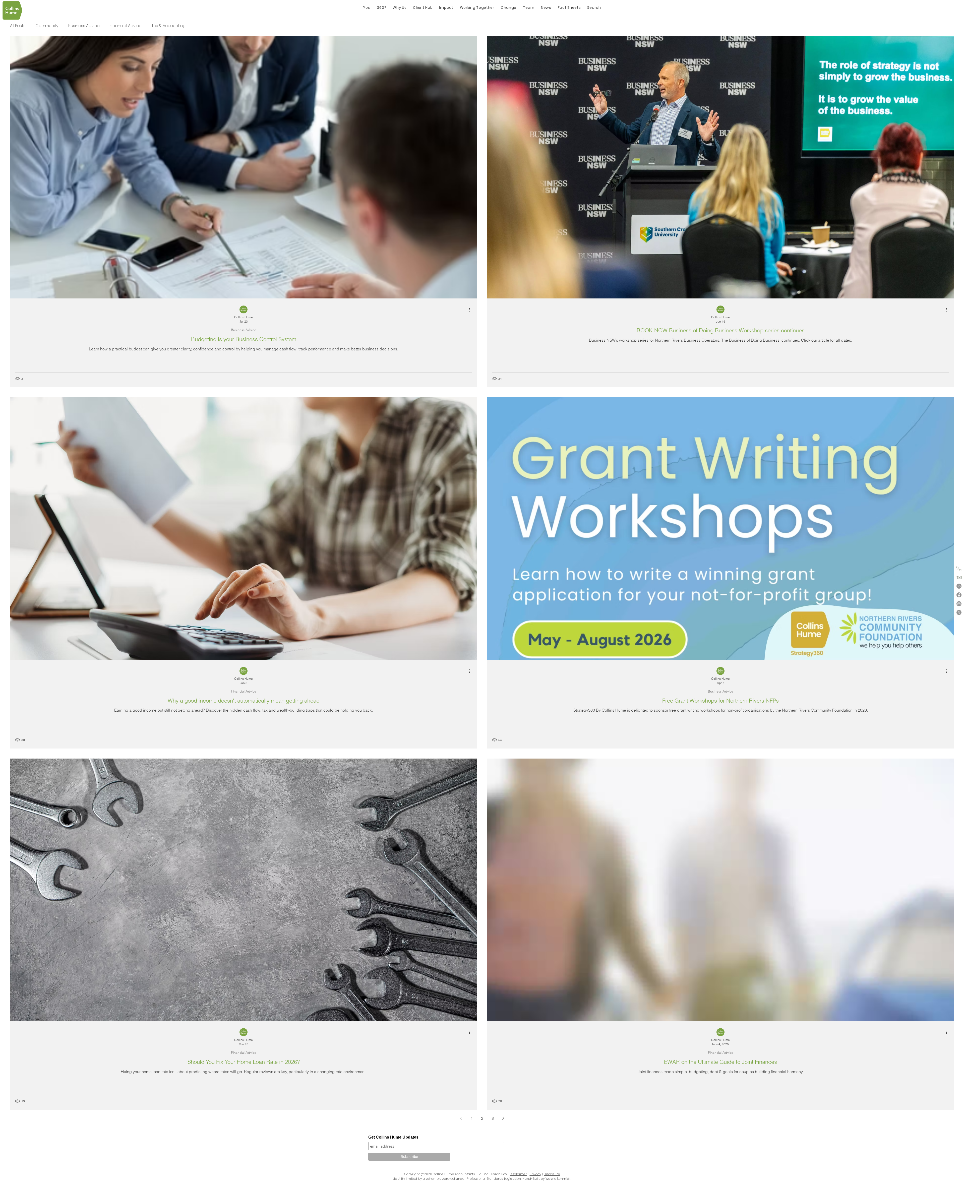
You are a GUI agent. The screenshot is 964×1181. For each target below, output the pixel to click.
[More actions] (471, 310)
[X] (958, 612)
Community (46, 26)
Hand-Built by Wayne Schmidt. (546, 1178)
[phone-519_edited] (958, 568)
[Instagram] (958, 603)
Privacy (535, 1174)
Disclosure (552, 1174)
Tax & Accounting (169, 26)
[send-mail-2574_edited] (958, 577)
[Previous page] (460, 1118)
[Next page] (503, 1118)
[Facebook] (958, 594)
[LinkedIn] (958, 586)
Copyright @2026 (418, 1174)
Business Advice (84, 26)
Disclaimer (518, 1174)
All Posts (17, 26)
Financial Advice (126, 26)
